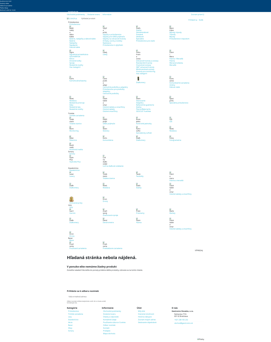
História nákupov (145, 317)
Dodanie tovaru (93, 14)
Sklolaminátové (142, 32)
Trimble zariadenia (75, 314)
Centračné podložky (111, 93)
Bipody (172, 37)
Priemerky (140, 213)
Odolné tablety (109, 109)
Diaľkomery (140, 82)
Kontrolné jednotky (144, 123)
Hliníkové (140, 37)
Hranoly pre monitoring (145, 71)
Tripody (172, 34)
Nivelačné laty (74, 107)
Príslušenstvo (73, 311)
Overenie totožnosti (146, 314)
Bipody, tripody (175, 32)
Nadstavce (107, 43)
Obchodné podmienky (76, 14)
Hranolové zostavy (143, 65)
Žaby (71, 105)
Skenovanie (140, 101)
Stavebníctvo (73, 320)
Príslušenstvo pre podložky (113, 89)
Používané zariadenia (77, 248)
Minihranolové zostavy (145, 69)
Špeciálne (140, 39)
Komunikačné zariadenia (179, 83)
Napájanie (73, 45)
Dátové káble (74, 47)
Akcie (70, 322)
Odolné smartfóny (110, 111)
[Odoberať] (109, 297)
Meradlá (172, 65)
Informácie (107, 14)
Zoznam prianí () (197, 14)
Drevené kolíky (75, 61)
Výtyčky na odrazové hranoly (114, 39)
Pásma (172, 61)
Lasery (72, 176)
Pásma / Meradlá (176, 58)
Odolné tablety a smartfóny (114, 107)
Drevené (139, 34)
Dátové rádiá (174, 87)
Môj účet (141, 311)
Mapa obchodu (109, 333)
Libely (105, 54)
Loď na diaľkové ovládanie (113, 166)
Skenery (106, 131)
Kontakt (106, 328)
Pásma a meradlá (176, 180)
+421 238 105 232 (181, 320)
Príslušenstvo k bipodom (179, 39)
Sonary (71, 331)
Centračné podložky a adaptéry (115, 87)
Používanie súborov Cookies (114, 322)
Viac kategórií (74, 67)
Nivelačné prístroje (76, 103)
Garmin (72, 213)
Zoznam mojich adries (147, 320)
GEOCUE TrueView (143, 111)
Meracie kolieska (176, 63)
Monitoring (74, 131)
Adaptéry (106, 91)
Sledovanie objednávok (147, 322)
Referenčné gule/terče (145, 105)
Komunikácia (108, 140)
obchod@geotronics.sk (183, 323)
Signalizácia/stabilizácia (78, 54)
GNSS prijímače (109, 123)
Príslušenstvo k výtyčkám (113, 45)
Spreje (72, 63)
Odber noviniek (109, 325)
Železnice (73, 140)
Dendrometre (108, 222)
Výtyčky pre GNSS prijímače (114, 37)
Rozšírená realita (76, 149)
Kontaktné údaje (109, 320)
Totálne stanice (75, 123)
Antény (172, 85)
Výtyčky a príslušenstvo (112, 34)
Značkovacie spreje (110, 215)
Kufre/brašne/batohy (77, 81)
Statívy (138, 30)
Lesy (70, 317)
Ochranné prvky (75, 203)
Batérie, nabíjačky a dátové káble (82, 39)
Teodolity (139, 176)
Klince (71, 59)
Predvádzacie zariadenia (112, 248)
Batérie (72, 41)
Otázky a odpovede (111, 317)
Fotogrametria (175, 140)
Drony (105, 201)
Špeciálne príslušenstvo (178, 103)
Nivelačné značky (76, 65)
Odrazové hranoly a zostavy (147, 61)
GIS (170, 121)
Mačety (172, 213)
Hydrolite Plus (75, 162)
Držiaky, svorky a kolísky (112, 41)
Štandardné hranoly (144, 63)
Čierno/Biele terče (143, 109)
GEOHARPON (74, 56)
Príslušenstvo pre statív (145, 41)
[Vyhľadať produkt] (183, 18)
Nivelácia (73, 101)
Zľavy (70, 328)
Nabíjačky (73, 43)
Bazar (70, 325)
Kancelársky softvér (144, 133)
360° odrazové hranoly (145, 67)
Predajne (106, 331)
